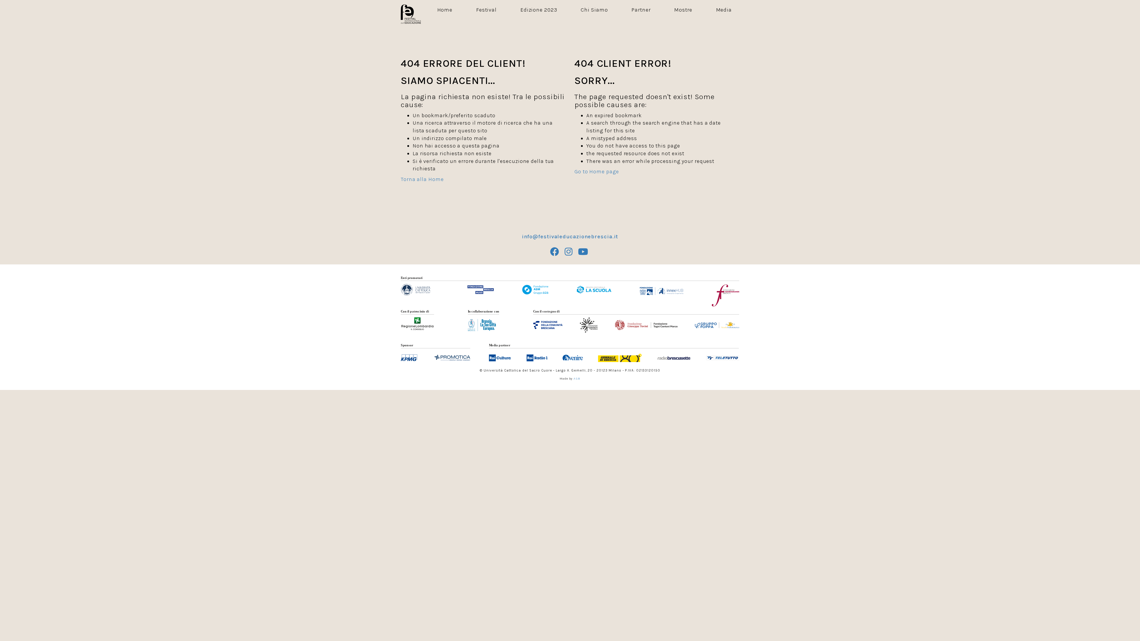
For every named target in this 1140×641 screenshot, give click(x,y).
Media (724, 10)
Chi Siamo (594, 10)
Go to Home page (596, 171)
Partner (640, 10)
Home (445, 10)
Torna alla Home (422, 179)
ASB (577, 378)
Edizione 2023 (538, 10)
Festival (486, 10)
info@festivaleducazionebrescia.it (570, 236)
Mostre (683, 10)
